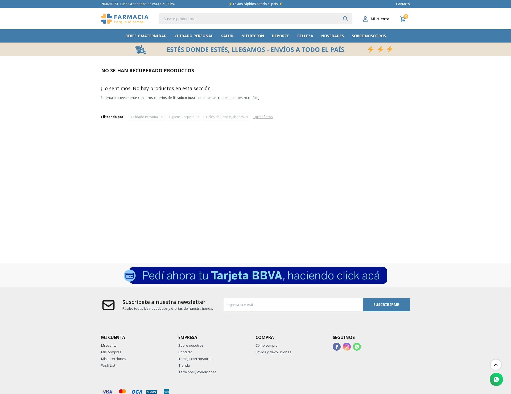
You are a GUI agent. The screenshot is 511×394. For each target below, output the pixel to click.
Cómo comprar (267, 345)
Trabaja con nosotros (195, 358)
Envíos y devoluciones (273, 352)
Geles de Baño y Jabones (225, 117)
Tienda (184, 365)
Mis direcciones (113, 358)
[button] (345, 18)
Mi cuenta (109, 345)
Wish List (108, 365)
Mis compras (111, 352)
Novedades (332, 35)
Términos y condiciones (197, 372)
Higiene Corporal (182, 117)
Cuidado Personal (194, 35)
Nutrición (252, 35)
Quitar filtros (263, 117)
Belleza (305, 35)
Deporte (280, 35)
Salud (227, 35)
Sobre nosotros (369, 35)
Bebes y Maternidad (146, 35)
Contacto (403, 4)
